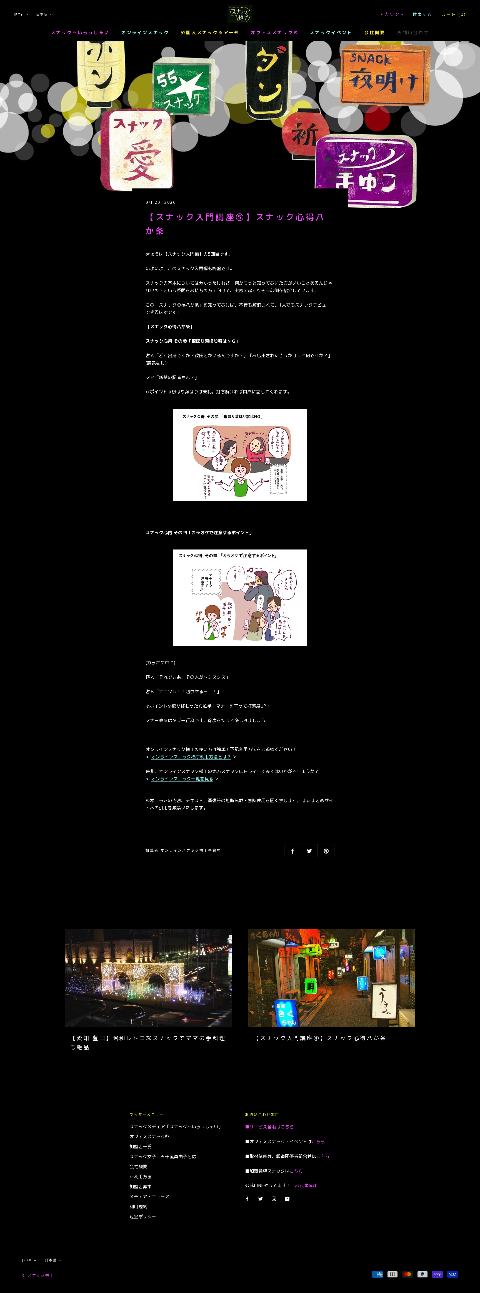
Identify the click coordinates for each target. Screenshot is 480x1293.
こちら (287, 1127)
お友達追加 (306, 1185)
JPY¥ (18, 14)
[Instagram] (274, 1198)
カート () (453, 14)
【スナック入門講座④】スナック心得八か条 (320, 1038)
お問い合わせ (413, 32)
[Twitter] (260, 1198)
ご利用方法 (140, 1176)
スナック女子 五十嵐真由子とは (162, 1156)
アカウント (392, 14)
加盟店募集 (140, 1186)
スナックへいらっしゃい (80, 32)
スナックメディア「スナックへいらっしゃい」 (176, 1126)
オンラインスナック (145, 32)
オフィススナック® (274, 32)
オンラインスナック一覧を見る (182, 779)
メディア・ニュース (149, 1196)
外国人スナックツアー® (210, 32)
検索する (422, 14)
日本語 (42, 14)
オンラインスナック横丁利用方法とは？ (191, 757)
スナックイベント (331, 32)
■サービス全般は (263, 1127)
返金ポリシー (142, 1217)
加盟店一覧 (140, 1146)
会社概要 (375, 32)
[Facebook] (247, 1198)
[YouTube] (287, 1198)
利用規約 (138, 1207)
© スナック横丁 (38, 1275)
